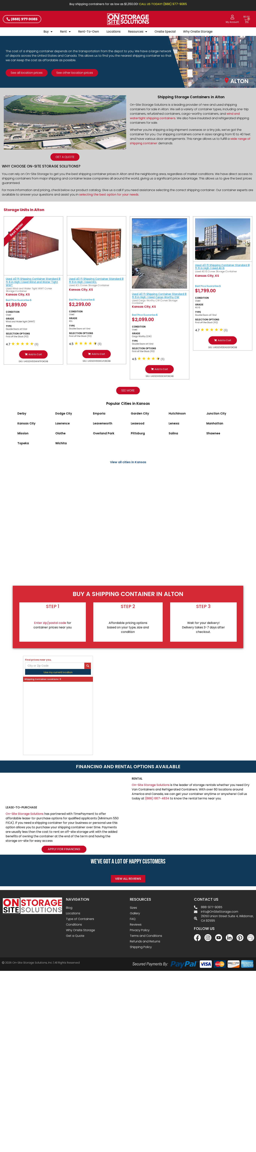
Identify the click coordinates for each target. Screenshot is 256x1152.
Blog (69, 908)
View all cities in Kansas (128, 462)
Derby (21, 413)
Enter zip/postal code (50, 623)
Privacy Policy (140, 930)
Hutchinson (177, 413)
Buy (46, 31)
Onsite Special (165, 31)
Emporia (99, 413)
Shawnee (213, 433)
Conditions (74, 924)
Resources (135, 31)
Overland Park (103, 433)
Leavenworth (102, 423)
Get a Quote (75, 936)
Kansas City (26, 423)
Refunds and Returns (145, 941)
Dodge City (63, 413)
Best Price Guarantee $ (18, 300)
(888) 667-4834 (157, 798)
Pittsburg (138, 433)
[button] (33, 354)
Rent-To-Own (88, 31)
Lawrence (62, 423)
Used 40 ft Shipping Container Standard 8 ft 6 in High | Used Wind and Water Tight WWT (33, 282)
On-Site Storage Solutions (151, 785)
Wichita (61, 443)
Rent (63, 31)
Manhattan (214, 423)
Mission (22, 433)
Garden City (140, 413)
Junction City (216, 413)
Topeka (23, 443)
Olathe (60, 433)
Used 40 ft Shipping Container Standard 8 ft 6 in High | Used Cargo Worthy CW (159, 295)
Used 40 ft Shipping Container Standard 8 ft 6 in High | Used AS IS (222, 266)
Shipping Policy (141, 947)
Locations (113, 31)
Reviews (135, 924)
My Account (232, 22)
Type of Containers (80, 919)
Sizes (133, 908)
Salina (173, 433)
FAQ (132, 919)
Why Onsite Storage (198, 31)
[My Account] (232, 17)
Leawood (137, 423)
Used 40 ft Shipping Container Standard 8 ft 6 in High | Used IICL (96, 280)
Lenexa (174, 423)
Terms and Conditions (146, 936)
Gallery (135, 913)
